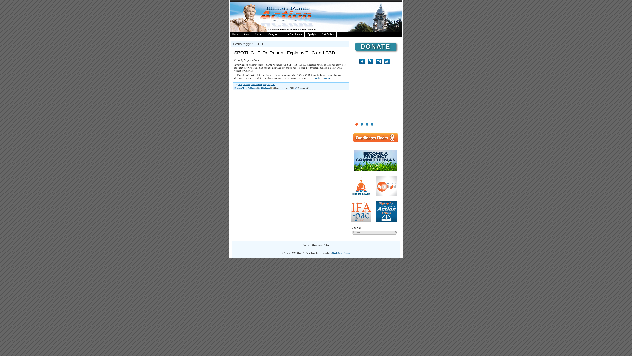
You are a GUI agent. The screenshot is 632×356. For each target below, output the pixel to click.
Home (235, 34)
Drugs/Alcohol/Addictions (247, 88)
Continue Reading (322, 78)
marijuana (266, 84)
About (246, 34)
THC (273, 84)
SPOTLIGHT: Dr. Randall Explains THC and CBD (284, 52)
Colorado (246, 84)
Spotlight (312, 34)
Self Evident (328, 34)
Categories (273, 34)
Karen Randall (256, 84)
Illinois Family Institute (341, 253)
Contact (259, 34)
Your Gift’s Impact (293, 34)
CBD (240, 84)
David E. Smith (264, 88)
